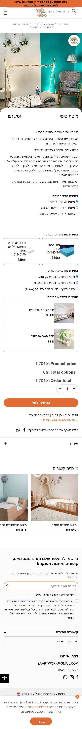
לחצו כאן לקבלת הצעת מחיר (60, 419)
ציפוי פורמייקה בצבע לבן (54, 282)
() (5, 13)
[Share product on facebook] (24, 429)
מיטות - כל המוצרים (43, 24)
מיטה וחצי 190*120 (57, 214)
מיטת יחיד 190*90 (58, 208)
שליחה (7, 586)
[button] (4, 678)
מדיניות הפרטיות (24, 613)
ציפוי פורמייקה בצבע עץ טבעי (56, 276)
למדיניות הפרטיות (36, 706)
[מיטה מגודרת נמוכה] (54, 497)
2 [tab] (39, 104)
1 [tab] (43, 104)
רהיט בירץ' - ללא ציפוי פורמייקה (50, 289)
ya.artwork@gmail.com (57, 663)
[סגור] (77, 697)
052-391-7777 (68, 670)
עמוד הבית (63, 24)
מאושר (41, 721)
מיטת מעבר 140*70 (62, 202)
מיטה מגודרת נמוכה (64, 524)
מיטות (25, 24)
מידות (74, 443)
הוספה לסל (41, 402)
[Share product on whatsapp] (18, 429)
